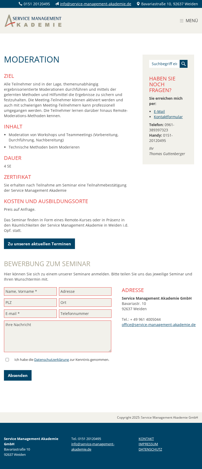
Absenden (18, 375)
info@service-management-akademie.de (95, 3)
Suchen (184, 64)
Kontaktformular (168, 116)
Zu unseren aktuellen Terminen (39, 243)
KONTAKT (146, 438)
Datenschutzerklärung (51, 359)
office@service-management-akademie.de (159, 324)
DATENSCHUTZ (150, 449)
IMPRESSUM (148, 444)
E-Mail (159, 111)
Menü (192, 20)
